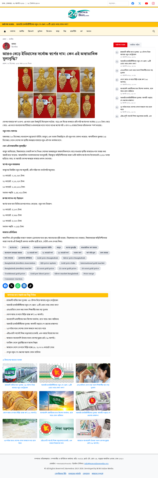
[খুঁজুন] (154, 31)
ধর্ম (81, 31)
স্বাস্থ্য (57, 31)
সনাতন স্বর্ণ (77, 252)
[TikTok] (30, 285)
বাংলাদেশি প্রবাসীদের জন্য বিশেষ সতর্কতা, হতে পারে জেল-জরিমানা (56, 414)
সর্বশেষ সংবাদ (120, 44)
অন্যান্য (89, 31)
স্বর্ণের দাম (13, 247)
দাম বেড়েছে (9, 258)
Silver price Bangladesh (74, 258)
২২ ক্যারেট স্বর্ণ (32, 252)
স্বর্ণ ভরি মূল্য (91, 252)
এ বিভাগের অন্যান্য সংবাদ (12, 360)
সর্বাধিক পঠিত (134, 44)
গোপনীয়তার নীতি (60, 473)
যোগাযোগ (86, 473)
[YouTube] (146, 3)
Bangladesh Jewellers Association (20, 263)
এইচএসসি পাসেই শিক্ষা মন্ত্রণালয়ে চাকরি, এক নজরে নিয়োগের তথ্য (56, 442)
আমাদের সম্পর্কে (97, 473)
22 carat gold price (45, 268)
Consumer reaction (13, 279)
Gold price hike (68, 263)
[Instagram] (153, 3)
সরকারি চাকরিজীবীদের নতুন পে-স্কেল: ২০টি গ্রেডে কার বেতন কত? (56, 386)
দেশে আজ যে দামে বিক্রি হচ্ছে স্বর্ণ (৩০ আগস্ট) (20, 412)
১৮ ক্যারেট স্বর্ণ (63, 252)
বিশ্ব (65, 31)
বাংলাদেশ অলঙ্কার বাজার (13, 252)
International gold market (92, 263)
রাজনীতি (73, 31)
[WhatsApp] (17, 285)
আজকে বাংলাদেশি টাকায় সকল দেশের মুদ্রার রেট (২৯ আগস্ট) (93, 442)
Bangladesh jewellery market (18, 268)
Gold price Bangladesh (47, 258)
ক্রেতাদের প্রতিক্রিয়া (25, 258)
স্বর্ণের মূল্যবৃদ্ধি (71, 247)
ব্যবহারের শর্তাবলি (74, 473)
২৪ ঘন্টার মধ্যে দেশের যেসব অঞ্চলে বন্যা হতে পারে (20, 442)
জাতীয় (21, 31)
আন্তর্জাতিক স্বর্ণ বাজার (89, 247)
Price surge (89, 273)
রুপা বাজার (104, 252)
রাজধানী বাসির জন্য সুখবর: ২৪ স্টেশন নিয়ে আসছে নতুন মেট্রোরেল (20, 386)
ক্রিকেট (30, 31)
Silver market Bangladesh (66, 273)
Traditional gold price (15, 273)
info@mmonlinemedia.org (96, 463)
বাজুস (59, 247)
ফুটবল (40, 31)
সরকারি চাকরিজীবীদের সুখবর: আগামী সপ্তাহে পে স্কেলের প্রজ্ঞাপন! (93, 414)
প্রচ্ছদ (4, 39)
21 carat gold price (67, 268)
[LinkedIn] (24, 285)
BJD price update (48, 263)
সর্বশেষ (12, 31)
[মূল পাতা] (5, 31)
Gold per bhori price (39, 273)
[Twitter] (139, 3)
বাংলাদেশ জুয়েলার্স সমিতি (43, 247)
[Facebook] (133, 3)
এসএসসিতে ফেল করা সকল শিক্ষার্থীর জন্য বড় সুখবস (36, 24)
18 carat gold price (90, 268)
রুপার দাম (25, 247)
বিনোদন (49, 31)
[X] (11, 285)
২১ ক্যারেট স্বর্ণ (47, 252)
